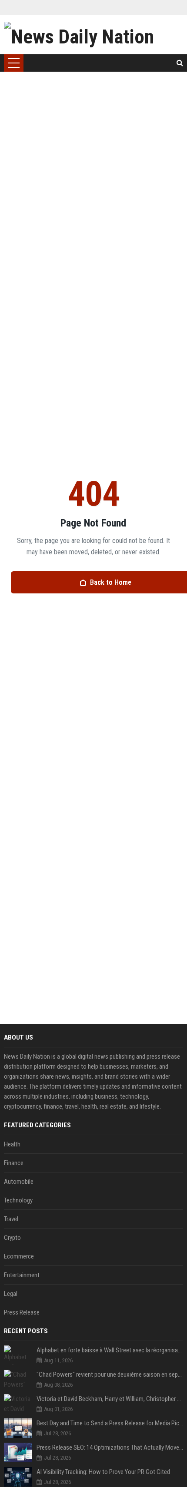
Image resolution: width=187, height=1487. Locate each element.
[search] (180, 63)
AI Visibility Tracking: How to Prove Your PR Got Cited (103, 1472)
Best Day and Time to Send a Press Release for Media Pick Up (110, 1423)
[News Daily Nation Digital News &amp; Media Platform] (94, 35)
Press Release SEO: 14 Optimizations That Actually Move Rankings (110, 1447)
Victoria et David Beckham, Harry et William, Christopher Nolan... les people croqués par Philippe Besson (110, 1399)
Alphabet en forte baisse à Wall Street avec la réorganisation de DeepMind (110, 1350)
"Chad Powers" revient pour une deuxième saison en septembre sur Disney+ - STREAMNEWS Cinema (110, 1374)
